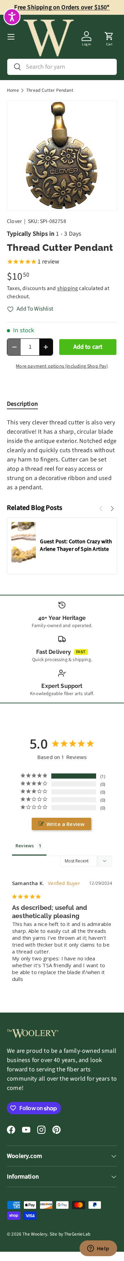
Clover (14, 221)
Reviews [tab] (25, 845)
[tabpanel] (62, 455)
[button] (109, 37)
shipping (67, 288)
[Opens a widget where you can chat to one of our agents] (98, 1249)
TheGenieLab (77, 1234)
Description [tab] (22, 404)
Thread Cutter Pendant (49, 90)
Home (13, 90)
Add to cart (88, 347)
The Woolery (34, 1234)
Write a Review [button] (65, 824)
